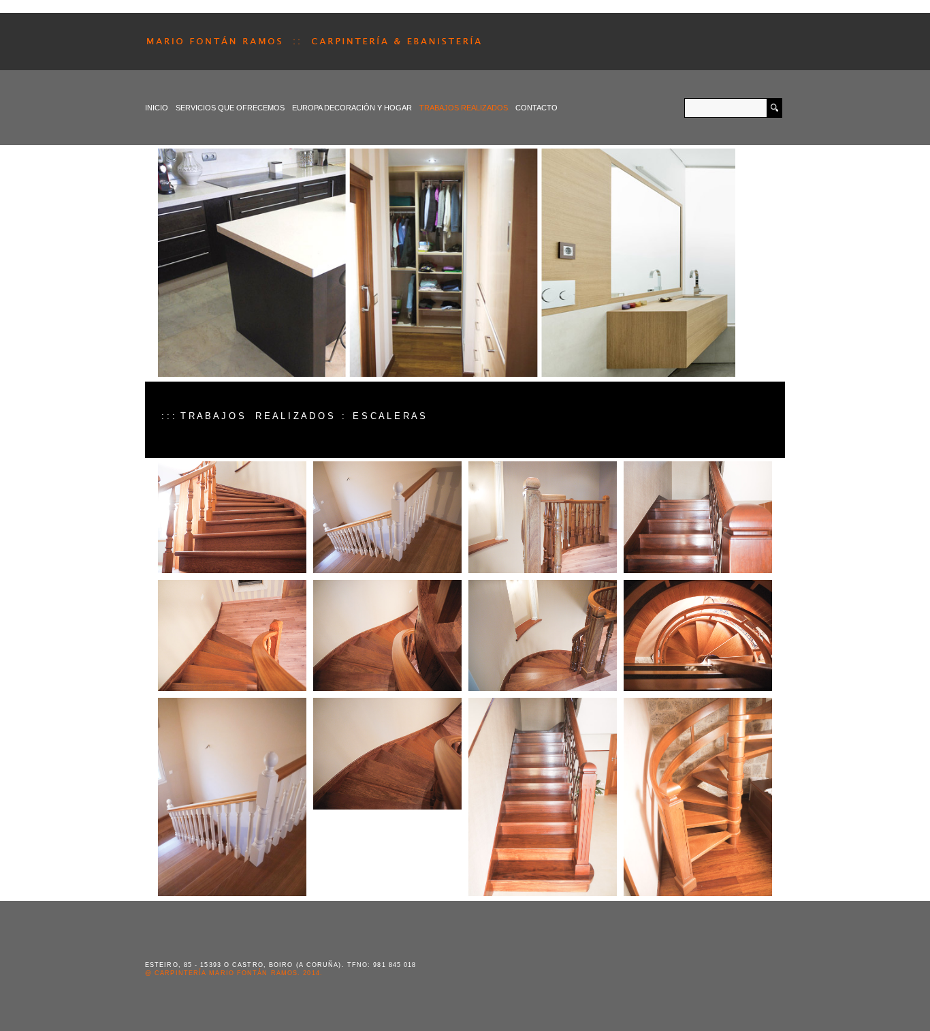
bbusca (774, 108)
